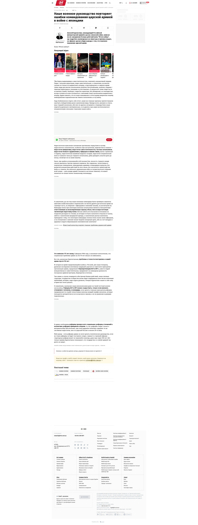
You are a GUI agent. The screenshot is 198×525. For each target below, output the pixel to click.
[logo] (60, 3)
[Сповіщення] (126, 3)
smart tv (118, 514)
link (75, 445)
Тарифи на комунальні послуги (132, 465)
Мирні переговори (83, 463)
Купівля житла (105, 481)
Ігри (106, 3)
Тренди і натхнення (106, 483)
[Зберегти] (108, 28)
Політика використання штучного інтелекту (118, 436)
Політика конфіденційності (119, 433)
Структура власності (134, 438)
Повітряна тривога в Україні (86, 465)
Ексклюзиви (91, 3)
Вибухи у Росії (82, 470)
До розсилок (84, 497)
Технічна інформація (118, 448)
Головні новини (61, 459)
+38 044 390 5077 (79, 435)
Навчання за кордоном (85, 487)
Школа (80, 481)
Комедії (58, 485)
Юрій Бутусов (60, 42)
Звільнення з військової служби (109, 459)
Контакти (131, 433)
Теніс (125, 483)
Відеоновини (60, 465)
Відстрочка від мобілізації (108, 468)
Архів (130, 441)
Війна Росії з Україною (86, 457)
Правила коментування (118, 445)
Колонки (62, 7)
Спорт (125, 477)
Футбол (126, 481)
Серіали (59, 487)
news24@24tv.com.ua (60, 435)
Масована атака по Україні (86, 468)
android (101, 514)
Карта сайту (132, 443)
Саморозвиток (82, 485)
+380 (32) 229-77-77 (105, 506)
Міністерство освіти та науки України (88, 479)
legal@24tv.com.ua (114, 507)
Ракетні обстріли (83, 459)
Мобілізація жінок (106, 463)
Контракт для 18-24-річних (108, 465)
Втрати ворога (82, 472)
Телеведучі (99, 443)
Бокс (125, 479)
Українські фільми (61, 481)
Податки (126, 468)
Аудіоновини (60, 468)
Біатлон (126, 485)
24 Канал (56, 7)
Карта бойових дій (83, 461)
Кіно (58, 477)
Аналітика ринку (105, 479)
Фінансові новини (128, 463)
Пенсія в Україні (128, 470)
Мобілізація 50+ (105, 461)
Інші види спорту (128, 487)
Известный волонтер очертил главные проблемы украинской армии (87, 225)
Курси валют (127, 461)
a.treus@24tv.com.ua (93, 360)
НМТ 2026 (81, 483)
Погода (58, 470)
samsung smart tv (127, 514)
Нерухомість (105, 477)
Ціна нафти (127, 459)
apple (109, 514)
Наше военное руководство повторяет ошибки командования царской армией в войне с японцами (89, 7)
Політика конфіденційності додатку (119, 440)
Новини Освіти (83, 477)
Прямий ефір (60, 463)
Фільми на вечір (61, 483)
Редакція (99, 435)
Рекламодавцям (101, 446)
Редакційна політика (102, 438)
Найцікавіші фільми (62, 479)
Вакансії (131, 435)
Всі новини (71, 3)
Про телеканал (100, 441)
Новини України (81, 3)
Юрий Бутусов (64, 23)
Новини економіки (129, 457)
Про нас (99, 433)
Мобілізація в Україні (107, 457)
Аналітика (100, 3)
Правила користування (102, 448)
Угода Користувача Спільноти (120, 443)
